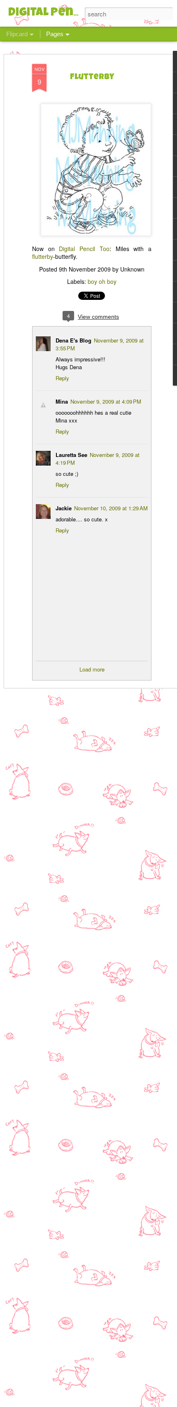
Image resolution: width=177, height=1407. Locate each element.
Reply (62, 378)
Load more (92, 669)
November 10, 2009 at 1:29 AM (111, 508)
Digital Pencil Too (84, 248)
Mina (62, 401)
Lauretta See (71, 455)
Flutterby (92, 77)
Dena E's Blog (73, 340)
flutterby (42, 256)
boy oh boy (102, 281)
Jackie (64, 508)
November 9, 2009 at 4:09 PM (105, 401)
